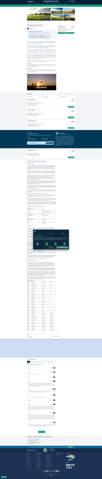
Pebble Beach (48, 466)
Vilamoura (47, 456)
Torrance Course (64, 31)
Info (28, 22)
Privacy (28, 465)
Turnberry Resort (39, 462)
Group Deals (65, 3)
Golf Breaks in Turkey (49, 462)
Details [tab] (51, 233)
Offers (31, 22)
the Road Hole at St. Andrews (44, 187)
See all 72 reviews (35, 28)
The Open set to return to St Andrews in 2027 (35, 271)
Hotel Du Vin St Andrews (40, 113)
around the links (46, 47)
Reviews (38, 22)
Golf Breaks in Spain (48, 460)
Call (33, 142)
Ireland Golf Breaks (39, 466)
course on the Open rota (36, 189)
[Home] (30, 1)
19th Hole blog (29, 460)
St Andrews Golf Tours (39, 461)
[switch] (46, 244)
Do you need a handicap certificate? (33, 440)
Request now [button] (70, 459)
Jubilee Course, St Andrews (35, 126)
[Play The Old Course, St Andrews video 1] (41, 82)
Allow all (62, 247)
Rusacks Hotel (39, 153)
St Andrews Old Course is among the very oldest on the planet (46, 167)
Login (71, 3)
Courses (34, 22)
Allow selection (51, 247)
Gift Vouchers (59, 3)
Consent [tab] (39, 233)
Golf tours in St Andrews (30, 165)
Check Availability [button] (71, 106)
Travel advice (28, 462)
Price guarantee (29, 461)
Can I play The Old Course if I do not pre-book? (34, 442)
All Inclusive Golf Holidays (49, 465)
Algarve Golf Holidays (49, 457)
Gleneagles (38, 465)
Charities (28, 457)
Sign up (74, 3)
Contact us (28, 466)
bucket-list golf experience (51, 41)
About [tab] (63, 233)
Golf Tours (43, 3)
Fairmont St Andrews (39, 102)
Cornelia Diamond (48, 461)
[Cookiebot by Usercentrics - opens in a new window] (64, 231)
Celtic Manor (38, 457)
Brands (57, 456)
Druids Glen (38, 460)
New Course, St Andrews (35, 115)
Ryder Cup (38, 456)
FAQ (41, 22)
